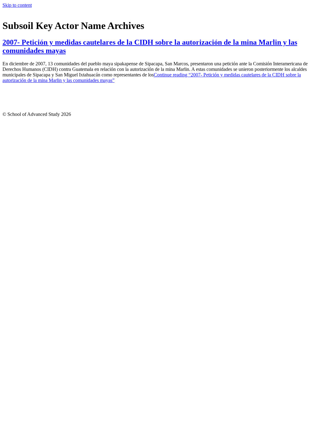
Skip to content (17, 5)
